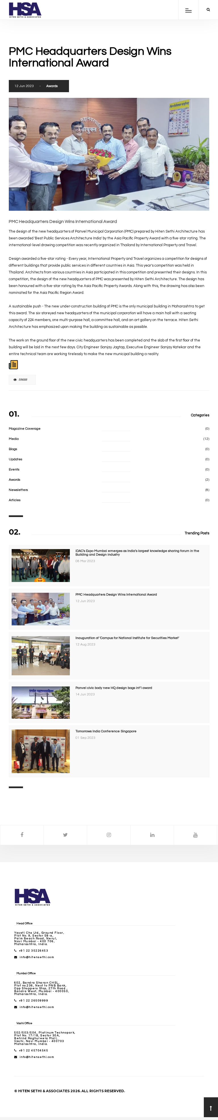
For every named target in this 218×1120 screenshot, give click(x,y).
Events (14, 469)
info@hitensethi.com (37, 957)
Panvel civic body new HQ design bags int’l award (114, 688)
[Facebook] (21, 835)
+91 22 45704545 (34, 1050)
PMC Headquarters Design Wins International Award (116, 594)
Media (14, 439)
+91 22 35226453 (34, 950)
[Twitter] (65, 835)
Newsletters (18, 490)
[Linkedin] (152, 835)
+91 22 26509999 (34, 1000)
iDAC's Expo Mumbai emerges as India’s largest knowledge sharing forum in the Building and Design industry (137, 552)
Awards (52, 86)
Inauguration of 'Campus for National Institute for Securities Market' (127, 638)
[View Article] (13, 364)
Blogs (13, 449)
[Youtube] (195, 835)
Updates (15, 459)
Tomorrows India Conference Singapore (106, 731)
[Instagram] (109, 835)
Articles (14, 500)
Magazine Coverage (25, 429)
